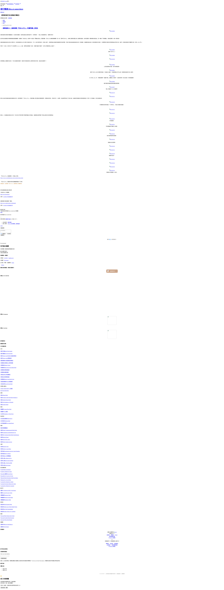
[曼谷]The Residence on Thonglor (6, 402)
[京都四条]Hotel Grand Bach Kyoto (7, 379)
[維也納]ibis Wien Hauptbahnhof (6, 509)
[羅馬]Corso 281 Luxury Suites (6, 492)
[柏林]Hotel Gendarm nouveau (6, 441)
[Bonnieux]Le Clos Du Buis (5, 479)
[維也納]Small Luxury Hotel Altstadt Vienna (8, 506)
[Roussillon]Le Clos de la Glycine (6, 475)
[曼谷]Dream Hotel (4, 395)
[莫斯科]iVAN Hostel (4, 526)
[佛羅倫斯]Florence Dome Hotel (6, 497)
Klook (13, 262)
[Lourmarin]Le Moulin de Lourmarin (7, 485)
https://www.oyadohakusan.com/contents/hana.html (11, 177)
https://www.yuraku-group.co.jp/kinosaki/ (8, 203)
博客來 (112, 534)
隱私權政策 (118, 573)
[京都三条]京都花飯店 (4, 376)
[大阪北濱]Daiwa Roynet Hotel (6, 383)
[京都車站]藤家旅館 (4, 372)
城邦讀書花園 (112, 536)
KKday (2, 265)
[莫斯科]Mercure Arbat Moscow (6, 524)
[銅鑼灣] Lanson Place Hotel (5, 409)
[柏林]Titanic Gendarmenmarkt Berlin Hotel (8, 430)
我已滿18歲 (3, 587)
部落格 (4, 21)
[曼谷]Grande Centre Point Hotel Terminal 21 (8, 397)
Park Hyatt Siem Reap (4, 390)
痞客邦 (7, 219)
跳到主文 (2, 12)
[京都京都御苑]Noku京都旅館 (6, 381)
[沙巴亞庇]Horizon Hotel (5, 420)
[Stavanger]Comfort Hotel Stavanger (7, 517)
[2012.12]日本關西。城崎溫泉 (14, 223)
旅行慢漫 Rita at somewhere (11, 9)
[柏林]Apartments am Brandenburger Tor (8, 432)
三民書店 (108, 544)
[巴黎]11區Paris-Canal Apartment (6, 460)
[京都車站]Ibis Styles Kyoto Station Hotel (8, 367)
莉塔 (1, 212)
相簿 (4, 20)
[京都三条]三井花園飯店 (5, 374)
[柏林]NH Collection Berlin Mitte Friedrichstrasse (9, 434)
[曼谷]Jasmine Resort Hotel (5, 399)
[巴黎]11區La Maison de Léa (5, 458)
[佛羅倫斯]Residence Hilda (5, 499)
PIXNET (103, 573)
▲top (1, 225)
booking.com (11, 258)
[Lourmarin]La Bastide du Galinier (6, 481)
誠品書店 (116, 543)
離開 (6, 587)
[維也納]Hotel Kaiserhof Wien (6, 504)
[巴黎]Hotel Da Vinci (4, 446)
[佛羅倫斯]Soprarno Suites (5, 495)
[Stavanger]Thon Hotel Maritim (6, 519)
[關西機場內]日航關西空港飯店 (6, 360)
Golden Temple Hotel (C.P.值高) (6, 388)
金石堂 (108, 534)
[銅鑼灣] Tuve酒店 (4, 411)
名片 (4, 23)
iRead (116, 534)
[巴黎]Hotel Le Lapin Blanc (5, 448)
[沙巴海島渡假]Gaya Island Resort (7, 423)
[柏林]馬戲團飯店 (4, 427)
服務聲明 (123, 573)
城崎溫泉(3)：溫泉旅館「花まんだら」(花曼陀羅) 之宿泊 (20, 28)
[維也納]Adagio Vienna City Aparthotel (7, 511)
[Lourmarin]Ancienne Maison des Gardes (8, 483)
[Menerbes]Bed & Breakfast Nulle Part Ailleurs (9, 477)
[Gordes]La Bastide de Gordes (6, 471)
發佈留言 (2, 235)
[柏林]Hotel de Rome (4, 437)
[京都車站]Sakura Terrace (5, 365)
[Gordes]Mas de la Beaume (5, 469)
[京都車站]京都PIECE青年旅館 (6, 362)
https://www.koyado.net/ (5, 194)
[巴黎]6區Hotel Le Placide (5, 453)
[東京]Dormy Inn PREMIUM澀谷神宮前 (8, 355)
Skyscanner (6, 260)
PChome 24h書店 (112, 537)
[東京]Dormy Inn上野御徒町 (6, 358)
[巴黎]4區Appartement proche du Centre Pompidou (10, 451)
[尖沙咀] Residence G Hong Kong (6, 413)
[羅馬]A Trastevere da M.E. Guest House (8, 490)
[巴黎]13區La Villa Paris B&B (6, 462)
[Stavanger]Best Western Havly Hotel (7, 515)
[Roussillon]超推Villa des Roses (6, 473)
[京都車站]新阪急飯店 (4, 369)
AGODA (8, 196)
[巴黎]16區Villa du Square (5, 465)
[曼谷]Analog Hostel (4, 404)
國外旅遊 (9, 222)
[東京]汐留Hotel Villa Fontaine (6, 351)
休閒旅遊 (10, 18)
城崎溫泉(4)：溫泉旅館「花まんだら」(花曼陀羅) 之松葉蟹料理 (11, 183)
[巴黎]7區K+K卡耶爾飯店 (5, 455)
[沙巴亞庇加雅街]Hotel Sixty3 (6, 418)
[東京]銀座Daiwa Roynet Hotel (6, 353)
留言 (9, 219)
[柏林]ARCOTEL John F (5, 439)
